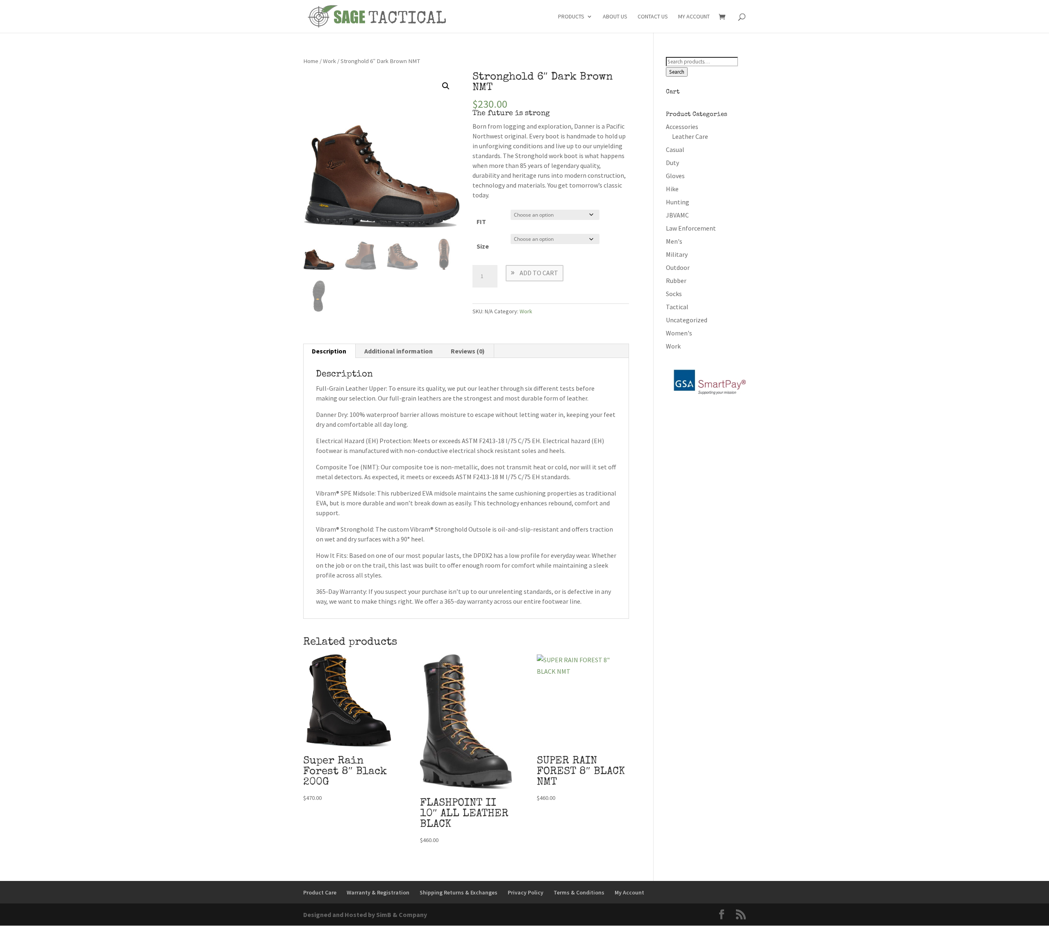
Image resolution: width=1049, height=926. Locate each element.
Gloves (675, 176)
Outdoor (678, 267)
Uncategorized (686, 320)
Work (329, 61)
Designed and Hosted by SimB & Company (365, 914)
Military (677, 254)
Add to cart (539, 273)
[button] (445, 86)
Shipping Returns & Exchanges (458, 892)
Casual (675, 149)
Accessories (682, 126)
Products (571, 17)
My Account (694, 17)
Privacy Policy (525, 892)
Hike (672, 189)
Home (310, 61)
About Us (615, 17)
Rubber (676, 280)
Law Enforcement (691, 228)
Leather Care (690, 136)
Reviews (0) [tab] (468, 351)
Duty (672, 162)
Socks (674, 294)
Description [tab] (329, 351)
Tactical (677, 307)
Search (676, 71)
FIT (481, 221)
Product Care (319, 892)
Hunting (677, 202)
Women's (679, 333)
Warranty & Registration (378, 892)
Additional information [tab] (398, 351)
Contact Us (653, 17)
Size (483, 246)
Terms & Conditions (579, 892)
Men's (674, 241)
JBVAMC (677, 215)
